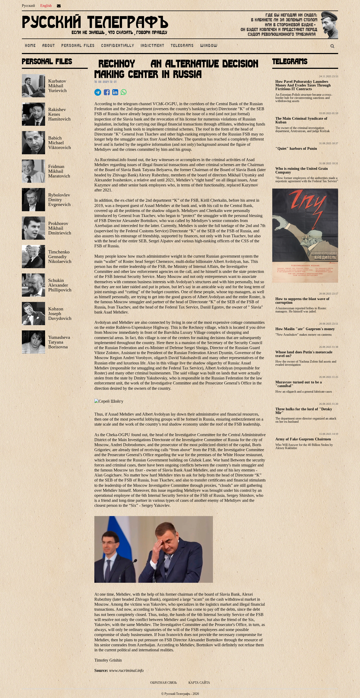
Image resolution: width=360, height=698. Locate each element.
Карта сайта (199, 683)
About (48, 46)
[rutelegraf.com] (95, 36)
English (46, 6)
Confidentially (117, 46)
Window (209, 46)
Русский (28, 6)
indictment (152, 46)
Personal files (78, 46)
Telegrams (182, 46)
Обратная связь (163, 683)
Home (30, 46)
